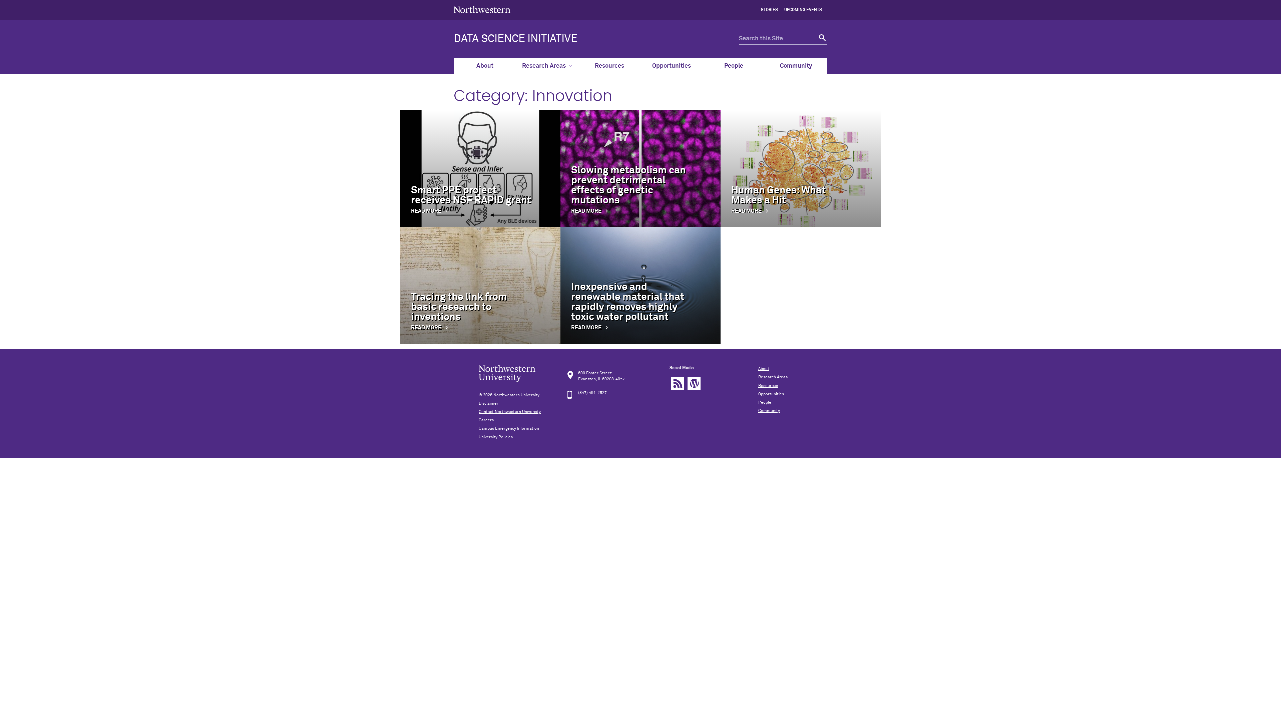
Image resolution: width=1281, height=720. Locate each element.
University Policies (496, 437)
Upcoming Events (803, 10)
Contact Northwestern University (510, 412)
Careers (486, 420)
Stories (769, 10)
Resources (609, 66)
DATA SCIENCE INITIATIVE (515, 39)
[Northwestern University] (482, 17)
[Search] (821, 39)
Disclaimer (488, 404)
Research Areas (544, 66)
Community (796, 66)
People (733, 66)
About (484, 66)
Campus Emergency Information (509, 429)
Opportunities (671, 66)
